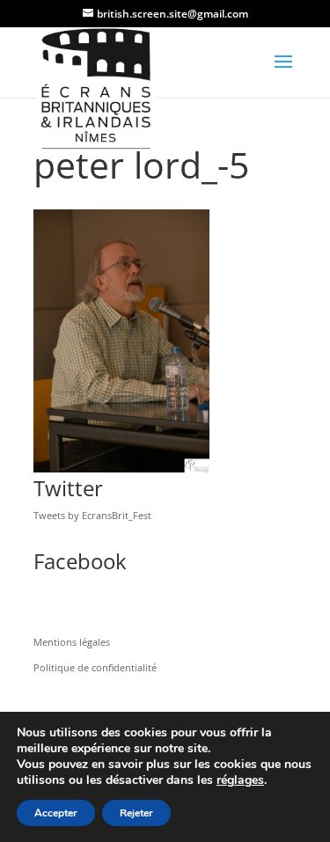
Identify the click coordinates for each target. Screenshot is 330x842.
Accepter (55, 813)
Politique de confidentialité (95, 667)
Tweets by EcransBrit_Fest (92, 515)
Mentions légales (71, 641)
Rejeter (136, 813)
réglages (240, 780)
